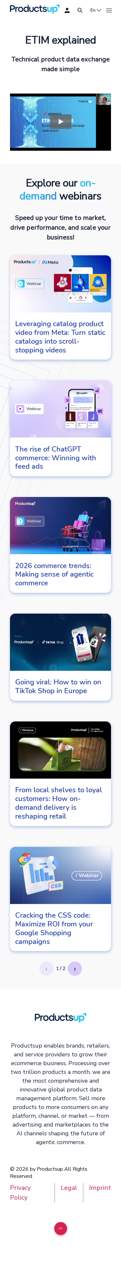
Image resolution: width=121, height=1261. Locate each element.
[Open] (80, 10)
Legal (69, 1187)
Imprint (100, 1187)
